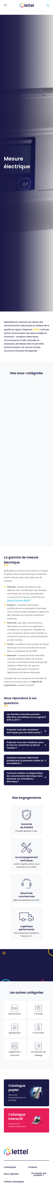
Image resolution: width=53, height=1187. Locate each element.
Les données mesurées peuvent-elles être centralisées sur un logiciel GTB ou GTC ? (25, 717)
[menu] (5, 5)
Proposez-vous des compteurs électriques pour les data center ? (24, 731)
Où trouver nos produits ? (38, 1174)
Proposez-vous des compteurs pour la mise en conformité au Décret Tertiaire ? (25, 745)
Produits (32, 1167)
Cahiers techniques (14, 1182)
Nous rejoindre (11, 1174)
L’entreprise (10, 1167)
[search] (47, 5)
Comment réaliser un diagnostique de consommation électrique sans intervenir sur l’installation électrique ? (25, 777)
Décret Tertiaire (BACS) (18, 600)
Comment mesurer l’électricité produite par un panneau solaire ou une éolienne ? (25, 760)
